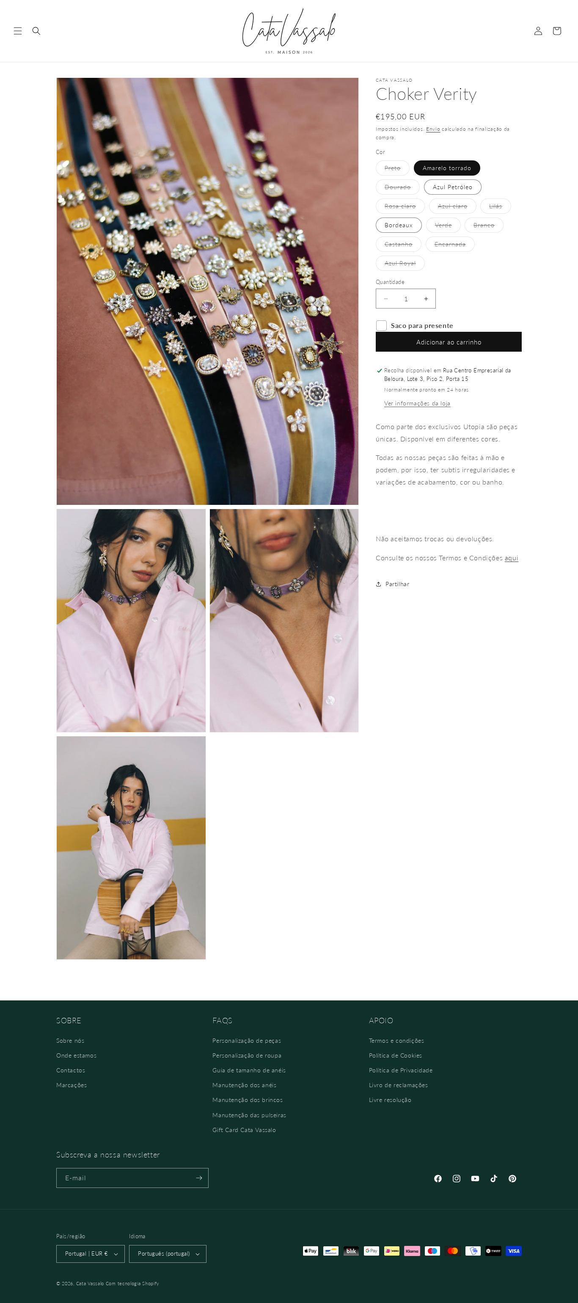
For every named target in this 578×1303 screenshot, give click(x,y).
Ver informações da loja (417, 403)
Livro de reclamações (398, 1084)
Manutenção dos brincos (247, 1099)
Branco (488, 227)
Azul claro (457, 208)
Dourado (402, 189)
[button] (17, 31)
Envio (433, 129)
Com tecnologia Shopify (133, 1283)
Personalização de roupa (246, 1055)
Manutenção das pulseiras (249, 1114)
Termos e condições (396, 1040)
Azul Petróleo (453, 186)
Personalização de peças (246, 1040)
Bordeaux (399, 225)
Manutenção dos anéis (244, 1084)
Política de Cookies (395, 1055)
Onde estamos (76, 1055)
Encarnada (455, 246)
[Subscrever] (199, 1178)
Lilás (500, 208)
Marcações (71, 1084)
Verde (448, 227)
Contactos (70, 1070)
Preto (397, 170)
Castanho (403, 246)
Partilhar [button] (397, 584)
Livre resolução (390, 1099)
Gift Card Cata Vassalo (244, 1129)
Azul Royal (405, 265)
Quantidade (390, 281)
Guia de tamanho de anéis (249, 1070)
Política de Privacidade (401, 1070)
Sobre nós (70, 1040)
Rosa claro (405, 208)
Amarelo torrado (447, 167)
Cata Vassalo (90, 1283)
